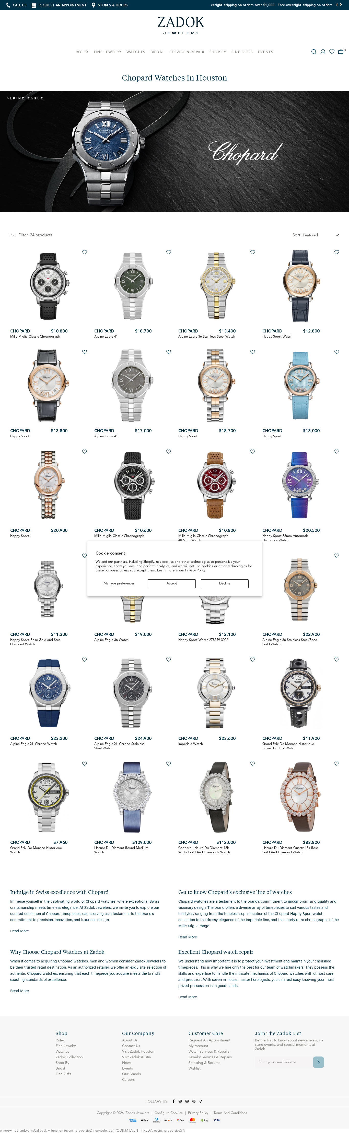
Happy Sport (19, 436)
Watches (62, 1051)
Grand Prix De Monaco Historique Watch (36, 850)
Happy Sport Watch (277, 336)
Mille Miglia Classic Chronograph (35, 336)
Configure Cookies (169, 1113)
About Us (129, 1040)
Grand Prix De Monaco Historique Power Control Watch (288, 746)
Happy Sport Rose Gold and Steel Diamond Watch (35, 642)
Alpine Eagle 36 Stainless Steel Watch (206, 336)
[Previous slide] (337, 5)
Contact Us (131, 1046)
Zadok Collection (69, 1057)
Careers (128, 1080)
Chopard (20, 331)
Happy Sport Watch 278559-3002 (203, 640)
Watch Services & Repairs (209, 1051)
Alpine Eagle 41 (106, 336)
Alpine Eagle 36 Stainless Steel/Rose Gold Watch (289, 642)
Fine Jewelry (66, 1046)
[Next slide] (341, 5)
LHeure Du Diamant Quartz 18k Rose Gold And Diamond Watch (290, 850)
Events (127, 1068)
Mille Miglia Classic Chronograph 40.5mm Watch (203, 538)
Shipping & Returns (204, 1063)
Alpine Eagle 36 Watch (111, 640)
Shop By (62, 1063)
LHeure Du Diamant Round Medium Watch (121, 850)
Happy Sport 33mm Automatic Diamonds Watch (285, 538)
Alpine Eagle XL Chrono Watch (33, 744)
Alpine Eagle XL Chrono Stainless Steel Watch (119, 746)
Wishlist (195, 1068)
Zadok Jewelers (181, 27)
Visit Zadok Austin (136, 1057)
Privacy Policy (195, 570)
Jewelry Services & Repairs (210, 1057)
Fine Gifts (63, 1074)
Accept (172, 583)
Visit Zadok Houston (138, 1051)
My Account (198, 1046)
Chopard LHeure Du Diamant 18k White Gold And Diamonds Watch (204, 850)
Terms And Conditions (230, 1113)
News (126, 1063)
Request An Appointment (209, 1040)
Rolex (60, 1040)
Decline (224, 583)
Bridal (60, 1068)
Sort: (297, 235)
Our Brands (131, 1074)
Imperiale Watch (190, 744)
